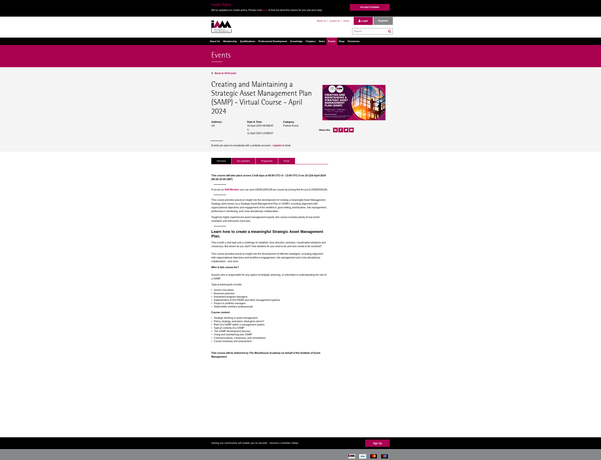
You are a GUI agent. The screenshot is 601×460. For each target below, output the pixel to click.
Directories (354, 41)
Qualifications (247, 41)
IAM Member (232, 189)
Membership (230, 41)
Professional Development (272, 41)
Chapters (311, 41)
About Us (321, 21)
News (322, 41)
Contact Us (334, 21)
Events (332, 41)
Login (364, 21)
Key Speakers (243, 160)
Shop (341, 41)
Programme (266, 160)
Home (346, 21)
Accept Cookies (369, 7)
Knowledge (296, 41)
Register (383, 20)
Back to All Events (225, 73)
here (265, 10)
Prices (287, 160)
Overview (221, 160)
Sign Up (377, 443)
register (277, 145)
